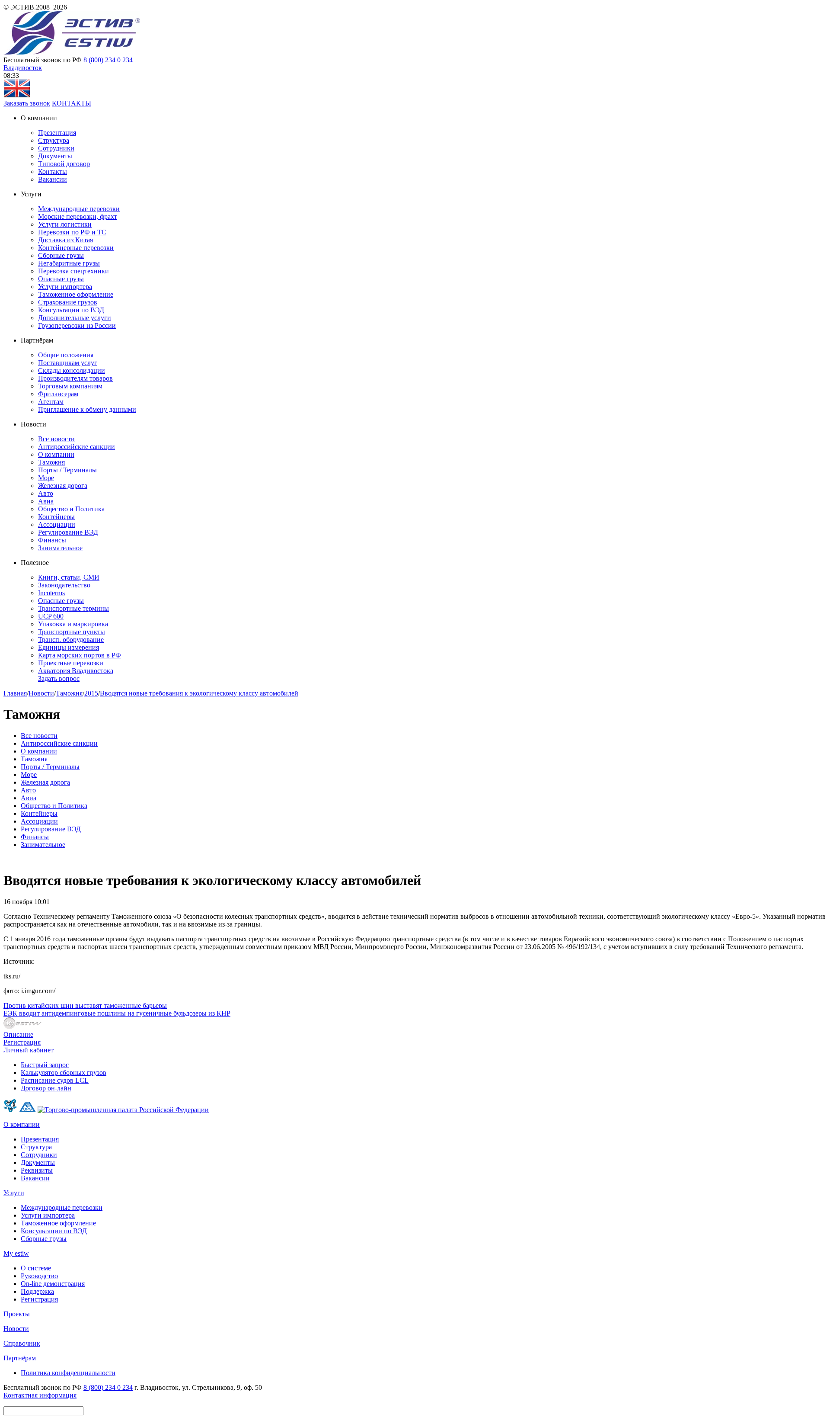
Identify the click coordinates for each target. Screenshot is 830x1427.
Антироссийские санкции (76, 446)
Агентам (51, 401)
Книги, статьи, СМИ (68, 577)
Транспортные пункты (71, 631)
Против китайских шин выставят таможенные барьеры (85, 1005)
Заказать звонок (26, 103)
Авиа (46, 501)
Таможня (51, 462)
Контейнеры (56, 516)
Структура (53, 140)
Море (46, 477)
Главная (15, 693)
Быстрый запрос (45, 1064)
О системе (36, 1268)
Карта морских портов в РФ (79, 655)
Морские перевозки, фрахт (77, 216)
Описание (18, 1034)
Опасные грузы (61, 278)
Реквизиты (37, 1170)
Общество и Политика (71, 509)
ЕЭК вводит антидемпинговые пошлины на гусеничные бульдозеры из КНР (116, 1013)
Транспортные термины (73, 608)
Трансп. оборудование (71, 639)
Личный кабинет (28, 1050)
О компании (56, 454)
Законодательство (64, 585)
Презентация (57, 132)
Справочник (21, 1343)
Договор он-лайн (46, 1088)
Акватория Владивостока (75, 670)
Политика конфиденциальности (68, 1372)
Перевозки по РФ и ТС (72, 232)
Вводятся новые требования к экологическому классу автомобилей (199, 693)
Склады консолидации (71, 370)
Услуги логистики (65, 224)
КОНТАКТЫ (71, 103)
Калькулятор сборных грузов (63, 1072)
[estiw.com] (16, 95)
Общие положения (65, 355)
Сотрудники (56, 148)
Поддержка (37, 1291)
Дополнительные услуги (74, 317)
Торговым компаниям (70, 386)
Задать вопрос (59, 678)
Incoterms (51, 592)
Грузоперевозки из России (77, 325)
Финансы (52, 540)
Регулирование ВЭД (68, 532)
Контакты (52, 171)
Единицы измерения (68, 647)
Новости (41, 693)
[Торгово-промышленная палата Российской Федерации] (123, 1109)
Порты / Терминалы (67, 470)
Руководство (39, 1275)
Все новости (56, 439)
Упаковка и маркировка (73, 624)
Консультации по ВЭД (71, 310)
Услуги (13, 1192)
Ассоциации (56, 524)
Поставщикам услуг (67, 362)
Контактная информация (40, 1395)
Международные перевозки (79, 208)
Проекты (16, 1314)
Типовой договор (64, 163)
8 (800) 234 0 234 (108, 60)
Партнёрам (19, 1358)
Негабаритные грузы (69, 263)
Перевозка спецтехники (73, 271)
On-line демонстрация (53, 1283)
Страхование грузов (67, 302)
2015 (91, 693)
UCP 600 (51, 616)
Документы (55, 156)
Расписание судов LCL (55, 1080)
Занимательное (60, 548)
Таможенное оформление (75, 294)
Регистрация (22, 1042)
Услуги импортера (65, 286)
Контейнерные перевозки (76, 247)
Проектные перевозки (70, 663)
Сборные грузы (61, 255)
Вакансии (52, 179)
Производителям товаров (75, 378)
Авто (45, 493)
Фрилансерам (58, 394)
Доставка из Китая (65, 240)
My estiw (16, 1253)
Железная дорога (62, 485)
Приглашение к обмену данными (87, 409)
